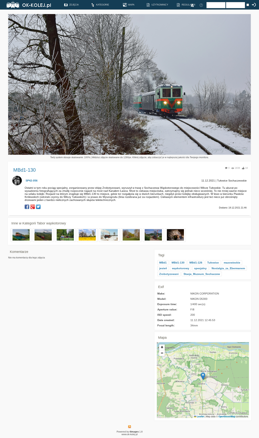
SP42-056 (32, 180)
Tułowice (213, 262)
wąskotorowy (180, 268)
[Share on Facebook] (27, 206)
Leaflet (200, 416)
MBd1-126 (195, 262)
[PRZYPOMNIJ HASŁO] (201, 5)
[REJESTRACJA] (192, 5)
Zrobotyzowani (169, 273)
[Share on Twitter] (38, 206)
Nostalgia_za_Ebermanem (228, 268)
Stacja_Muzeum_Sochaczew (202, 273)
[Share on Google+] (32, 206)
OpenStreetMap (226, 416)
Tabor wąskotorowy (51, 223)
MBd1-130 (178, 262)
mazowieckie (232, 262)
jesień (163, 268)
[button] (203, 376)
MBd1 (163, 262)
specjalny (200, 268)
